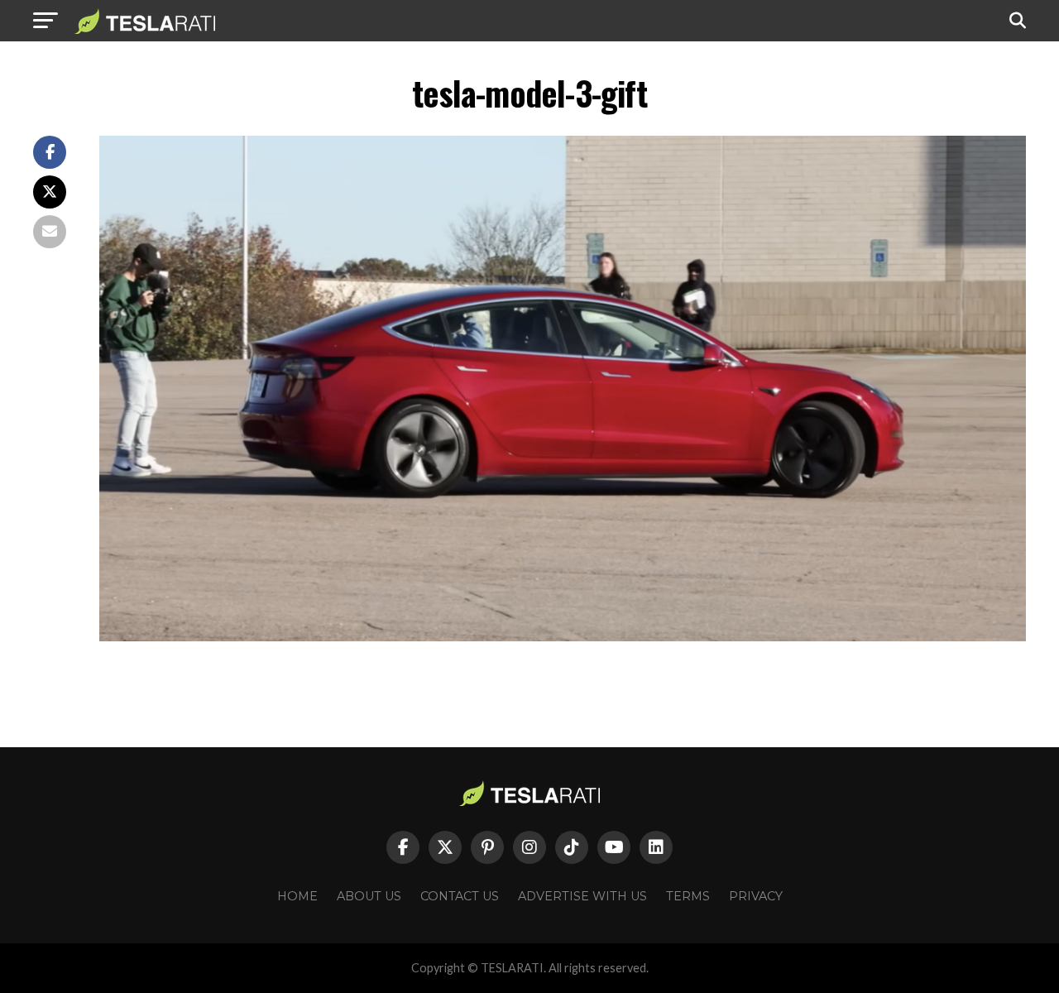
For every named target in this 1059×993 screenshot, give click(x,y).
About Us (369, 896)
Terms (688, 896)
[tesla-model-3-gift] (562, 637)
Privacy (756, 896)
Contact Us (459, 896)
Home (297, 896)
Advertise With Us (582, 896)
